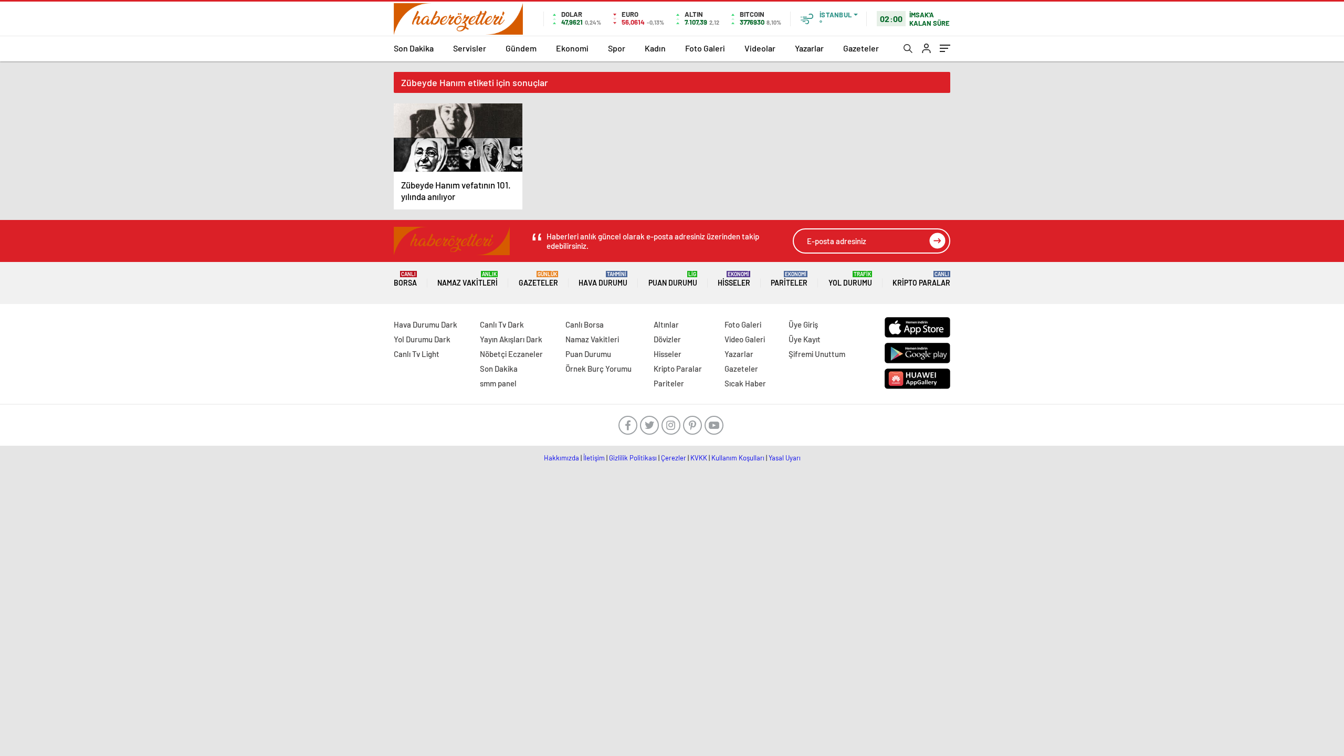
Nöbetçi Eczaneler (511, 354)
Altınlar (666, 324)
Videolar (759, 48)
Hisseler (734, 279)
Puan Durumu (672, 279)
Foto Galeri (705, 48)
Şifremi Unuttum (817, 354)
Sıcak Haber (745, 383)
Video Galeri (744, 339)
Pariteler (789, 279)
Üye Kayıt (805, 339)
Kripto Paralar (921, 279)
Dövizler (667, 339)
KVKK (698, 458)
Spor (616, 48)
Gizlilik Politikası (633, 458)
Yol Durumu (850, 279)
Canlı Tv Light (416, 354)
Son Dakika (414, 48)
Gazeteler (861, 48)
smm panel (498, 383)
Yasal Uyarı (785, 458)
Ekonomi (572, 48)
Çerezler (673, 458)
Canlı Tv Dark (502, 324)
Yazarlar (809, 48)
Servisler (469, 48)
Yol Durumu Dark (422, 339)
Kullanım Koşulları (737, 458)
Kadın (655, 48)
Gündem (521, 48)
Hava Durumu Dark (425, 324)
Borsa (405, 279)
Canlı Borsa (584, 324)
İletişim (594, 458)
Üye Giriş (803, 324)
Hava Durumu (603, 279)
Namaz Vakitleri (467, 279)
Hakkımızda (561, 458)
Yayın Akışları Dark (511, 339)
